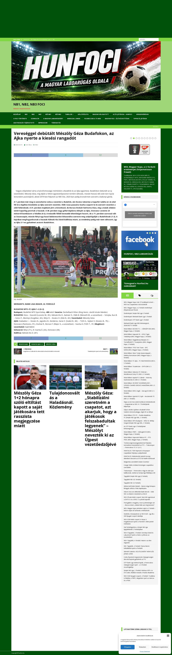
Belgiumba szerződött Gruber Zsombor (136, 445)
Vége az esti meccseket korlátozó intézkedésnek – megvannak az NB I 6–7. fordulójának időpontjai (139, 388)
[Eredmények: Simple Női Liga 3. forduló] (139, 144)
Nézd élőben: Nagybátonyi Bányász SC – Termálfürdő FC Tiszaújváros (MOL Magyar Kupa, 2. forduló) (138, 325)
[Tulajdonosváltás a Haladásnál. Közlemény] (65, 377)
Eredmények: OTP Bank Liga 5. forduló (136, 303)
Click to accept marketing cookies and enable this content (140, 198)
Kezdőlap (17, 114)
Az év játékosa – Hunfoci (122, 114)
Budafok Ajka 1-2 (37, 344)
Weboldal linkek (73, 119)
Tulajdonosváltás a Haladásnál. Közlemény (64, 400)
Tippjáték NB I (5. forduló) (132, 466)
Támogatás (56, 123)
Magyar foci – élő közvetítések (117, 119)
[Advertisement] (71, 21)
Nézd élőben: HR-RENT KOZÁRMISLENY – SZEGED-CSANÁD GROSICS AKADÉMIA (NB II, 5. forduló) (139, 369)
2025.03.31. (19, 145)
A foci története (20, 119)
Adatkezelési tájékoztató (23, 123)
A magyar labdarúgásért (53, 119)
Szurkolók (35, 119)
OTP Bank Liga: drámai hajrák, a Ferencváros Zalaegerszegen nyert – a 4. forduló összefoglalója (138, 548)
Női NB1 (48, 114)
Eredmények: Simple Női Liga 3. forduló (139, 156)
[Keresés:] (149, 39)
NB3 (40, 114)
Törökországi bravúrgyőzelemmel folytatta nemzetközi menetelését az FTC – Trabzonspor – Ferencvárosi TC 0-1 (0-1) (139, 429)
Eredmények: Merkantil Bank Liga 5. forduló (138, 300)
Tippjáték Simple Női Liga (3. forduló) (136, 460)
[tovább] (126, 172)
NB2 (33, 114)
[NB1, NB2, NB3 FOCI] (86, 99)
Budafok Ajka (23, 344)
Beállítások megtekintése (160, 647)
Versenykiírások (142, 114)
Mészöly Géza (50, 344)
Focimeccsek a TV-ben (92, 119)
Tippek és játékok (140, 119)
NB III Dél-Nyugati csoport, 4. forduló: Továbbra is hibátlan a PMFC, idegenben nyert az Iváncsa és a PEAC (139, 562)
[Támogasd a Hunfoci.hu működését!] (139, 253)
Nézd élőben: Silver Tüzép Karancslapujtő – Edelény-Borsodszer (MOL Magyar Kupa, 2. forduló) (138, 339)
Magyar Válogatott (101, 114)
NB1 (26, 114)
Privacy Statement (145, 651)
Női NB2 (58, 114)
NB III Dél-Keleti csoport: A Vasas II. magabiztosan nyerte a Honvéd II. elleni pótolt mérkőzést (138, 505)
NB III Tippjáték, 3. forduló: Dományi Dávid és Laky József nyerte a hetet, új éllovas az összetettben (138, 518)
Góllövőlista (83, 114)
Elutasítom (142, 647)
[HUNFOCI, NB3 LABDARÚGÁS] (139, 224)
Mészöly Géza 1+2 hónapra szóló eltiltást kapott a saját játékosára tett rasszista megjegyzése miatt (29, 409)
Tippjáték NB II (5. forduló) (132, 463)
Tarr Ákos (28, 145)
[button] (168, 636)
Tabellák (68, 114)
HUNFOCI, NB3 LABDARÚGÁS (138, 237)
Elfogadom (127, 647)
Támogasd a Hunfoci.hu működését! (136, 268)
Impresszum (42, 123)
